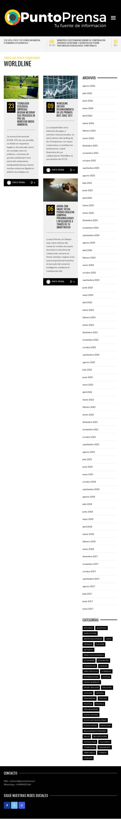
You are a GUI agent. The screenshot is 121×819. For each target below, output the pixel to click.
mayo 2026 (88, 108)
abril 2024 (87, 250)
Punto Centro (91, 715)
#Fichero (88, 628)
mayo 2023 (88, 295)
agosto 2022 (89, 362)
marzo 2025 (88, 205)
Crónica (88, 644)
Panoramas (89, 698)
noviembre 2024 (90, 227)
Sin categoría (100, 736)
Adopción (102, 628)
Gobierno (106, 671)
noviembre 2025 (90, 153)
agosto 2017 (89, 586)
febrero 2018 (89, 541)
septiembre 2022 (91, 354)
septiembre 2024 (91, 235)
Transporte (105, 747)
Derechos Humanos (94, 655)
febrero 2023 (89, 317)
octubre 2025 (89, 160)
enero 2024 (88, 265)
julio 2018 (87, 504)
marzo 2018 (88, 534)
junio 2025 (88, 190)
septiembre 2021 (91, 444)
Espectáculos (91, 671)
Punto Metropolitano (95, 720)
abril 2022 (87, 392)
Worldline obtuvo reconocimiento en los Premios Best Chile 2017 (65, 109)
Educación (103, 660)
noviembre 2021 (90, 429)
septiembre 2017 (91, 578)
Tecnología (90, 742)
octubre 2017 (89, 571)
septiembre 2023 (91, 280)
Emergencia (90, 666)
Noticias (88, 693)
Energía (103, 666)
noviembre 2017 (90, 564)
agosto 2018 (89, 496)
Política (88, 704)
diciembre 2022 (90, 332)
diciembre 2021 (90, 422)
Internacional (91, 677)
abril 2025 (87, 198)
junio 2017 (88, 601)
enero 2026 (88, 138)
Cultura (100, 644)
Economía (89, 660)
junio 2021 (88, 466)
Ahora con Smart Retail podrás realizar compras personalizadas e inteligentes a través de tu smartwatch (65, 216)
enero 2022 (88, 414)
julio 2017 (87, 593)
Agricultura (90, 633)
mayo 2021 (88, 474)
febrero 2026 (89, 130)
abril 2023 (87, 302)
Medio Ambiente (92, 682)
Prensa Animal (91, 709)
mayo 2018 (88, 519)
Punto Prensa (18, 182)
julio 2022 (87, 369)
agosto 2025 (89, 175)
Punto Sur (106, 725)
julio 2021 (87, 459)
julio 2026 (87, 93)
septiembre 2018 (91, 489)
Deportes (88, 649)
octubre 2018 (89, 481)
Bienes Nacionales (93, 639)
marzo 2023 (88, 310)
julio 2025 (87, 183)
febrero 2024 (89, 257)
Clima (108, 639)
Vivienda (88, 758)
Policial (103, 698)
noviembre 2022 (90, 339)
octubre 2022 (89, 347)
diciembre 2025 (90, 145)
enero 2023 (88, 325)
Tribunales (89, 752)
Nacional (107, 687)
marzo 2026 (88, 123)
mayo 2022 (88, 384)
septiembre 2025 (91, 168)
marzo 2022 (88, 399)
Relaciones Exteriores (95, 731)
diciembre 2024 (90, 220)
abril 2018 (87, 526)
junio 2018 (88, 511)
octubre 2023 (89, 272)
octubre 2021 (89, 437)
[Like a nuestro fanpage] (7, 805)
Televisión (105, 742)
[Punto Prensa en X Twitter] (14, 805)
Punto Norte (90, 725)
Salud (87, 736)
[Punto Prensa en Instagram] (21, 805)
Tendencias (89, 747)
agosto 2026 (89, 85)
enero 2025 (88, 212)
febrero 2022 (89, 407)
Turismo (102, 752)
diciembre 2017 (90, 556)
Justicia (106, 677)
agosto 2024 (89, 242)
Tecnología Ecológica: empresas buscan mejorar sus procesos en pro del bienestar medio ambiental (26, 113)
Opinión (100, 693)
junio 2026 (88, 100)
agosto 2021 (89, 452)
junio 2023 (88, 287)
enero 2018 (88, 549)
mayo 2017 (88, 608)
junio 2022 (88, 377)
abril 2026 (87, 115)
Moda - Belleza (91, 687)
